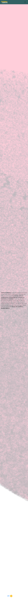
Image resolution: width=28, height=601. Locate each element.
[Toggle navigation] (25, 2)
